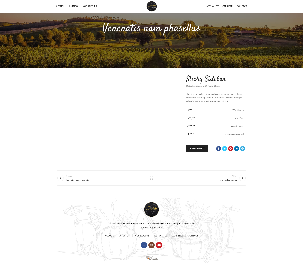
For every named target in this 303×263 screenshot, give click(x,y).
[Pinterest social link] (230, 148)
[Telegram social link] (242, 148)
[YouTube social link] (159, 245)
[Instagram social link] (151, 245)
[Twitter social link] (224, 148)
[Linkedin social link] (236, 148)
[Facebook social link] (218, 148)
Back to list (152, 178)
